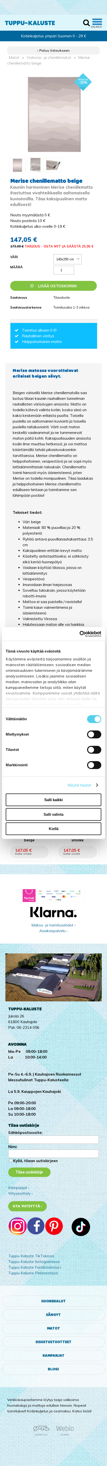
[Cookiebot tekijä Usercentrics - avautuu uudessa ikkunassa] (79, 634)
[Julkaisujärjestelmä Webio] (64, 1434)
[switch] (94, 734)
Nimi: (12, 1146)
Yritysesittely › (20, 1193)
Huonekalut (53, 1301)
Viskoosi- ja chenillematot (49, 57)
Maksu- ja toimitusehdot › (53, 925)
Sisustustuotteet (53, 1342)
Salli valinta (53, 814)
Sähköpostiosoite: (25, 1132)
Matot (14, 57)
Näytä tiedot (79, 785)
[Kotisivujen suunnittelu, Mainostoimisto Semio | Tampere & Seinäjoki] (43, 1434)
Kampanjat (53, 1355)
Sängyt (53, 1314)
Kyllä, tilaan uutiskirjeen (35, 1160)
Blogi (53, 1369)
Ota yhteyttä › (27, 1206)
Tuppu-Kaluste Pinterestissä (33, 1273)
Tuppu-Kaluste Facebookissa (33, 1267)
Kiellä (53, 829)
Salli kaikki (53, 800)
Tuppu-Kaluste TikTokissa (31, 1256)
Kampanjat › (18, 1187)
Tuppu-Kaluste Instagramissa (33, 1261)
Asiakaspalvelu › (53, 930)
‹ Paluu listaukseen (53, 50)
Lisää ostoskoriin (57, 286)
